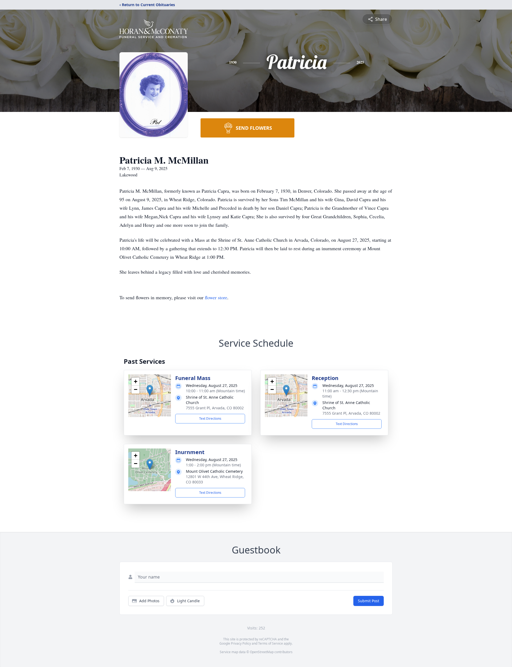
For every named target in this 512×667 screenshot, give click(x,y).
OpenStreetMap (262, 652)
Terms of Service (270, 643)
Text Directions (210, 418)
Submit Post (368, 600)
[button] (149, 390)
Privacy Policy (241, 643)
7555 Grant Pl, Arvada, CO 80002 (215, 407)
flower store (216, 297)
